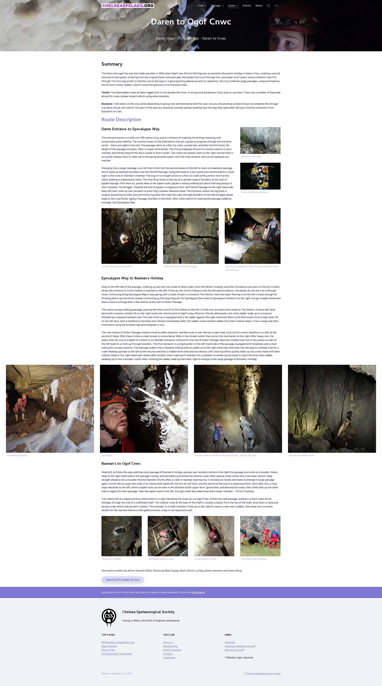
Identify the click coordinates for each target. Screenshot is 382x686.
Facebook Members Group (239, 646)
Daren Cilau (108, 650)
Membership (170, 646)
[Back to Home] (127, 5)
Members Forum (234, 650)
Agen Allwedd (109, 646)
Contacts (168, 653)
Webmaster (198, 592)
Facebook (230, 642)
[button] (268, 5)
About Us (168, 642)
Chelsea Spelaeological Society (263, 673)
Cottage (216, 5)
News (259, 5)
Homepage (169, 657)
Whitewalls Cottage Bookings (117, 642)
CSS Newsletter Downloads (116, 653)
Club (200, 5)
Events (247, 5)
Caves (231, 5)
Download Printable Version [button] (123, 579)
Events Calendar (172, 650)
